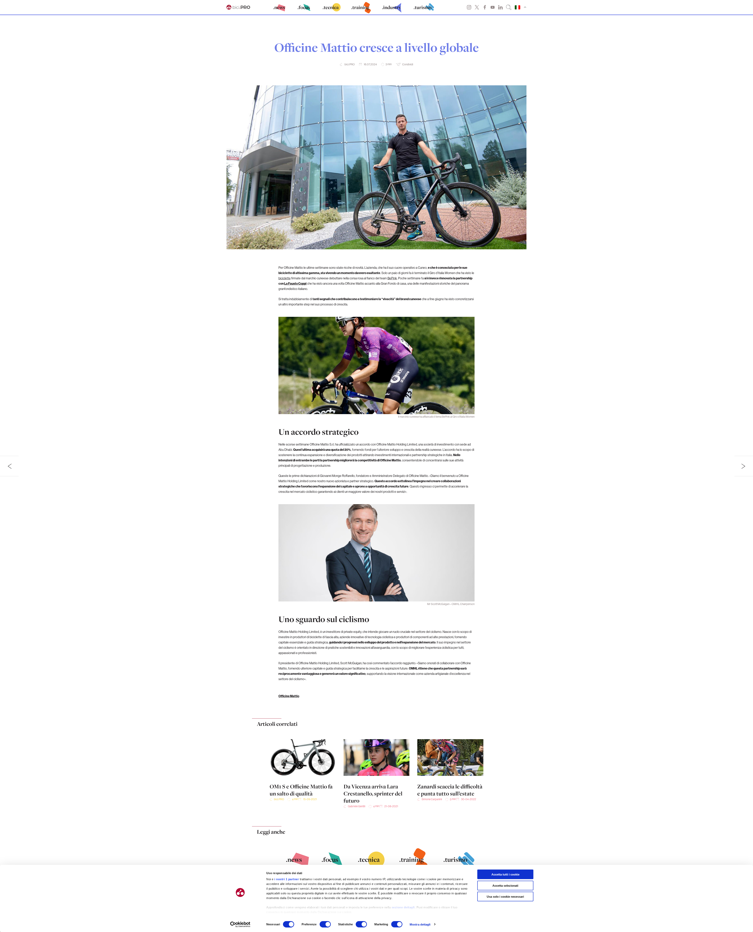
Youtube (492, 7)
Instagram (469, 7)
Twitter (477, 7)
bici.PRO (350, 64)
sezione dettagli (403, 907)
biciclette (284, 278)
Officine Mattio (288, 696)
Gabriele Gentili (356, 806)
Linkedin (500, 7)
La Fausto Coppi (295, 283)
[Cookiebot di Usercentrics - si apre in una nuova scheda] (240, 924)
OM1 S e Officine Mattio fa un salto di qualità (301, 790)
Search (508, 7)
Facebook (485, 7)
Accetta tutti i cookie (505, 874)
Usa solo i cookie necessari (505, 896)
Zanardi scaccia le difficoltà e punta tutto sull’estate (449, 790)
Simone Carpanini (432, 799)
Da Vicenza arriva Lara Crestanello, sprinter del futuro (373, 793)
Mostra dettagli (420, 924)
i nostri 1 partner (286, 879)
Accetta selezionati (505, 885)
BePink (392, 278)
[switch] (325, 924)
